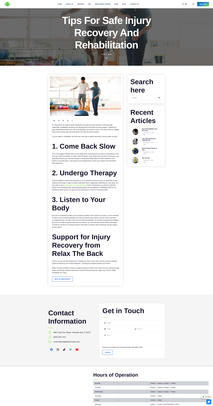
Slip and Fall (146, 158)
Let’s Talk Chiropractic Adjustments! (149, 139)
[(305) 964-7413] (50, 337)
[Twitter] (70, 349)
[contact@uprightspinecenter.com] (50, 341)
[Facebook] (186, 4)
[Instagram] (183, 4)
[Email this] (54, 120)
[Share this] (58, 120)
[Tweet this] (63, 120)
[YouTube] (77, 349)
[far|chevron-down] (106, 58)
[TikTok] (64, 349)
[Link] (7, 4)
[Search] (193, 4)
